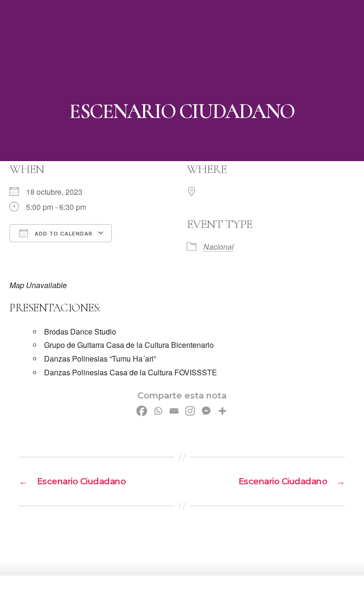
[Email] (174, 411)
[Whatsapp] (158, 411)
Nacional (218, 246)
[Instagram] (190, 411)
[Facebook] (142, 411)
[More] (222, 411)
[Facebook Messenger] (206, 411)
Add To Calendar (62, 233)
